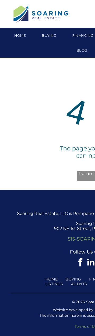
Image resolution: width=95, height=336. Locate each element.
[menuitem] (20, 35)
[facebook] (80, 262)
